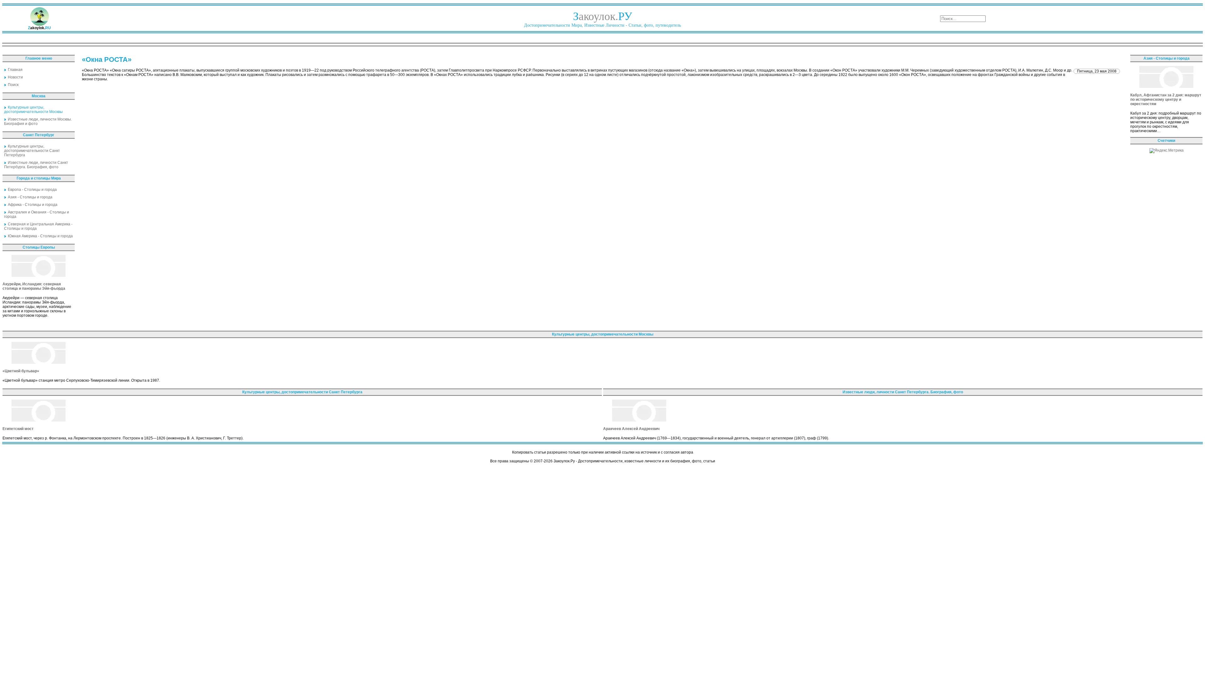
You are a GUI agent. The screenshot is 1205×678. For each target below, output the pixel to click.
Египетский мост (18, 429)
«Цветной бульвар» (21, 371)
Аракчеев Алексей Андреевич (631, 429)
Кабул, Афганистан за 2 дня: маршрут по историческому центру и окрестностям (1165, 99)
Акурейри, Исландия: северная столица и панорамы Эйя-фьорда (34, 286)
